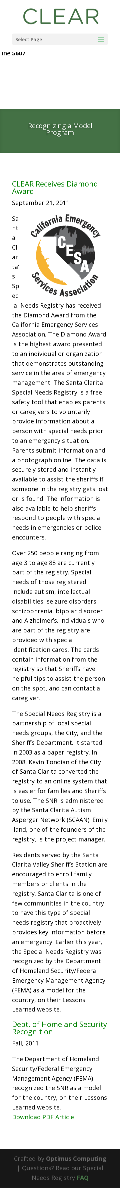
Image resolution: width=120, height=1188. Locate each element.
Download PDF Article (43, 1117)
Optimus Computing (76, 1158)
